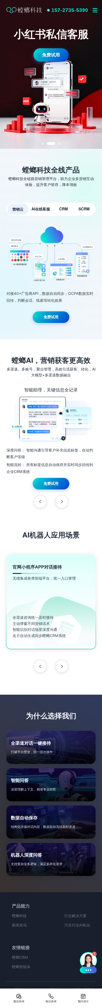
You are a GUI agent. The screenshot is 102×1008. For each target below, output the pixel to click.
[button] (88, 962)
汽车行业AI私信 (77, 925)
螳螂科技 (19, 915)
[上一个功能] (40, 501)
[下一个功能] (62, 501)
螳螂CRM (20, 957)
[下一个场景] (62, 666)
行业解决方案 (75, 915)
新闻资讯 (19, 925)
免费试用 (51, 54)
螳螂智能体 (21, 966)
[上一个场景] (40, 666)
